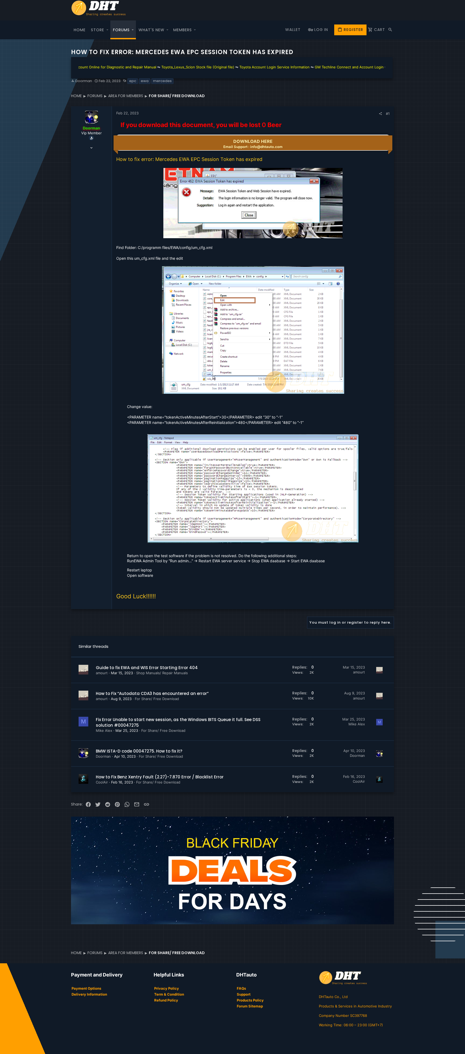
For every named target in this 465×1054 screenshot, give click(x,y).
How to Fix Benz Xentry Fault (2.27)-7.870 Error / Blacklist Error (160, 777)
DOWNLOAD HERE (253, 144)
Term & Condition (169, 994)
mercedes (162, 80)
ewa (145, 80)
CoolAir (102, 782)
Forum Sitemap (250, 1006)
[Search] (390, 30)
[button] (107, 29)
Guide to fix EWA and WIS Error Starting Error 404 (147, 667)
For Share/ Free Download (157, 699)
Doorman (83, 80)
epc (132, 80)
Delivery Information (89, 994)
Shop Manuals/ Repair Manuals (162, 673)
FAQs (241, 988)
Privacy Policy (166, 988)
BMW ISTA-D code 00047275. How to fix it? (139, 751)
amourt (102, 673)
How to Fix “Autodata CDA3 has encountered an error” (152, 693)
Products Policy (250, 1000)
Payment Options (86, 988)
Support (244, 994)
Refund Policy (166, 1000)
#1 (388, 113)
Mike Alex (104, 730)
